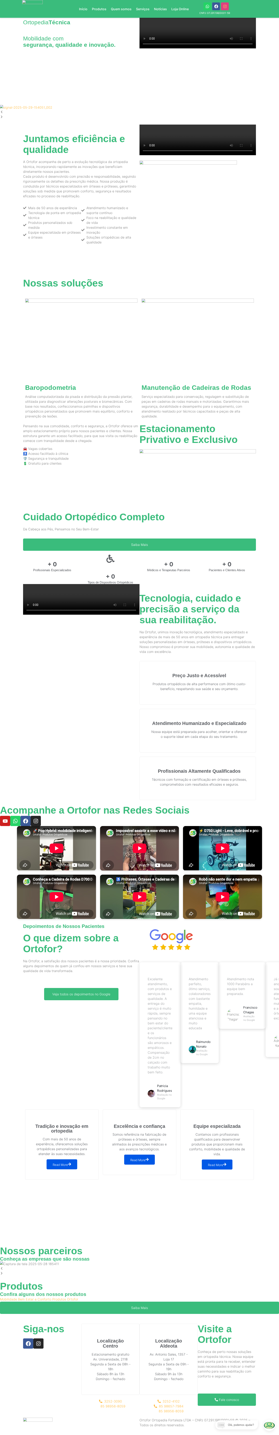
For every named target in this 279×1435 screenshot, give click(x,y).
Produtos (99, 9)
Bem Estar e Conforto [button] (35, 1299)
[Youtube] (5, 821)
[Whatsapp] (207, 6)
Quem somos (121, 9)
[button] (139, 112)
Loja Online (180, 9)
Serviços (143, 9)
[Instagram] (225, 6)
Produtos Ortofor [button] (65, 1299)
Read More (60, 1165)
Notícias (160, 9)
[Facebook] (216, 6)
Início (83, 9)
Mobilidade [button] (9, 1299)
